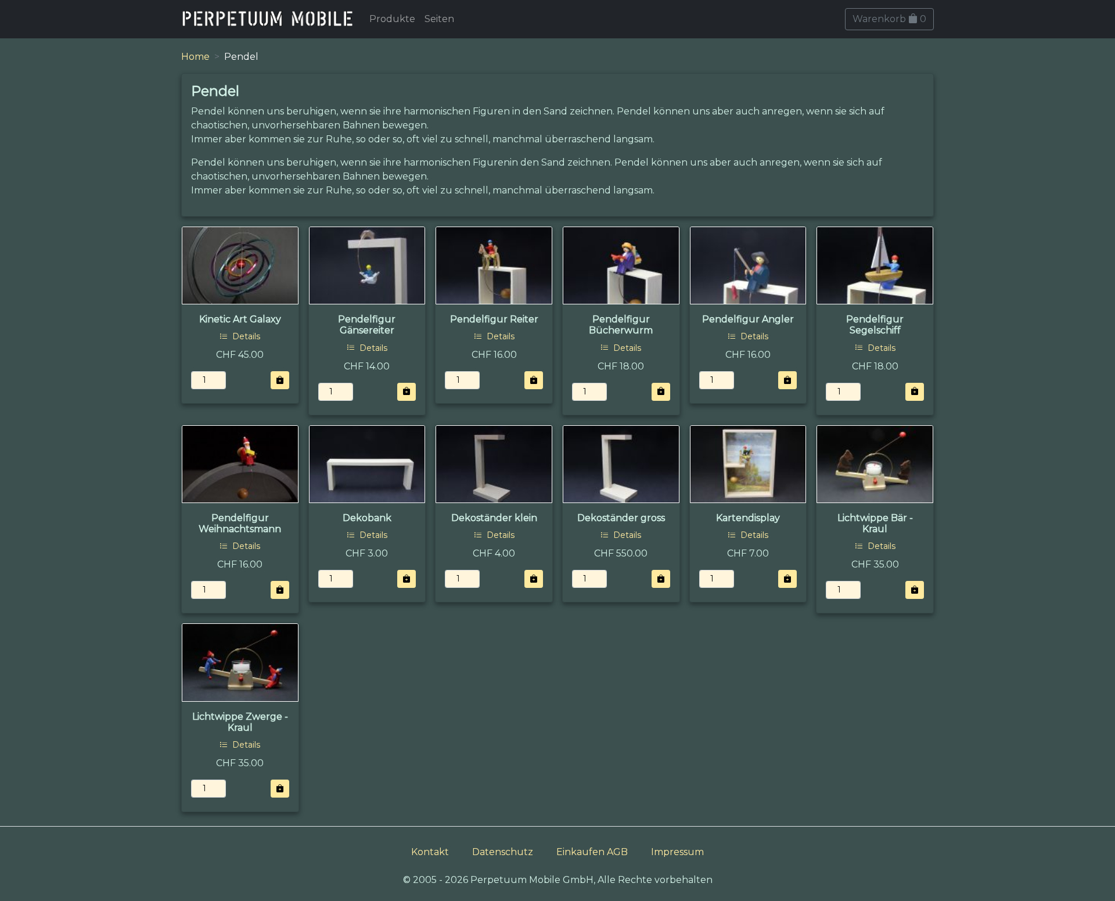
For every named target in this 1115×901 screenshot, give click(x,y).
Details (245, 336)
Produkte (392, 18)
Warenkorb (889, 18)
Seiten (439, 18)
